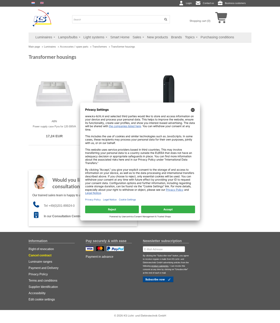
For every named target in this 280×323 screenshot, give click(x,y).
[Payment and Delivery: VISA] (90, 249)
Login (189, 3)
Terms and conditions (43, 280)
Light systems (94, 37)
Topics (190, 37)
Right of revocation (41, 249)
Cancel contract (40, 255)
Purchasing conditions (217, 37)
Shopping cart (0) (200, 20)
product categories (160, 266)
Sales (137, 37)
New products (157, 37)
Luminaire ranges (40, 261)
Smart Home (120, 37)
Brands (176, 37)
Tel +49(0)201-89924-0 (59, 205)
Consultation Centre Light (71, 216)
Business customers (235, 3)
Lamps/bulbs (68, 37)
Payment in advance (99, 256)
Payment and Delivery (43, 268)
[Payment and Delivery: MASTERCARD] (100, 249)
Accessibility (37, 293)
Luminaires (44, 37)
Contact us (208, 3)
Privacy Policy (38, 274)
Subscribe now (155, 279)
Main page (34, 46)
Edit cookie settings (42, 299)
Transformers (99, 46)
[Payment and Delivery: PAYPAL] (116, 249)
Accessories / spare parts (74, 46)
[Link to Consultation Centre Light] (38, 216)
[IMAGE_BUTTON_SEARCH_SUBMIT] (164, 19)
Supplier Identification (43, 286)
